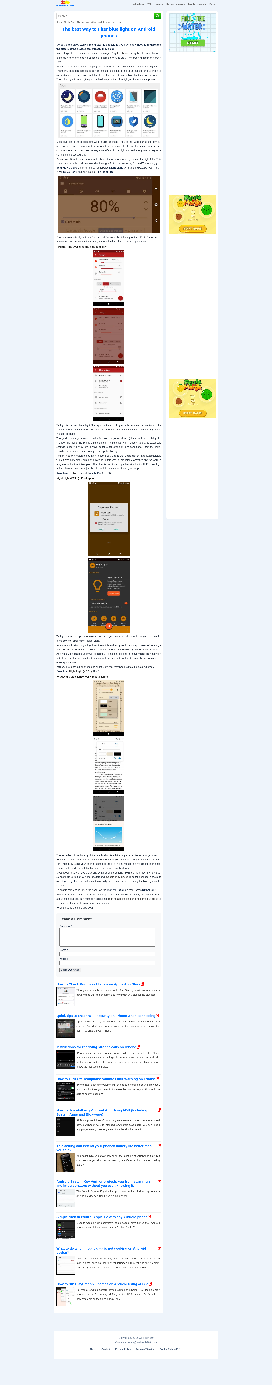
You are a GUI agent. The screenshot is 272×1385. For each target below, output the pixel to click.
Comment (66, 926)
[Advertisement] (192, 74)
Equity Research (197, 4)
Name (64, 950)
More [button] (212, 4)
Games (159, 4)
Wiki (149, 4)
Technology (137, 4)
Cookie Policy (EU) (170, 1349)
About (92, 1349)
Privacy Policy (123, 1349)
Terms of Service (145, 1349)
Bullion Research (175, 4)
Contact (105, 1349)
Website (64, 959)
